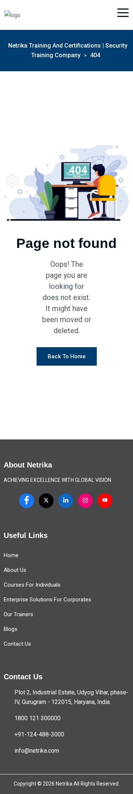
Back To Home (67, 356)
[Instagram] (85, 500)
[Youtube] (105, 500)
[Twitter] (46, 500)
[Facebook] (26, 500)
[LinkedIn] (65, 500)
